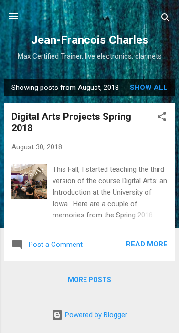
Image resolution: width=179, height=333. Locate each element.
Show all (149, 87)
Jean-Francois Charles (89, 40)
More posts (89, 280)
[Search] (165, 19)
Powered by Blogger (95, 315)
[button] (162, 118)
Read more (147, 244)
